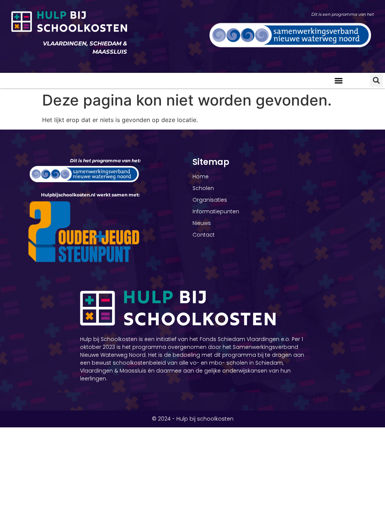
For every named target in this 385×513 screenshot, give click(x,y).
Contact (203, 234)
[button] (339, 80)
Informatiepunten (215, 211)
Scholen (203, 188)
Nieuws (201, 223)
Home (200, 176)
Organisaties (209, 200)
